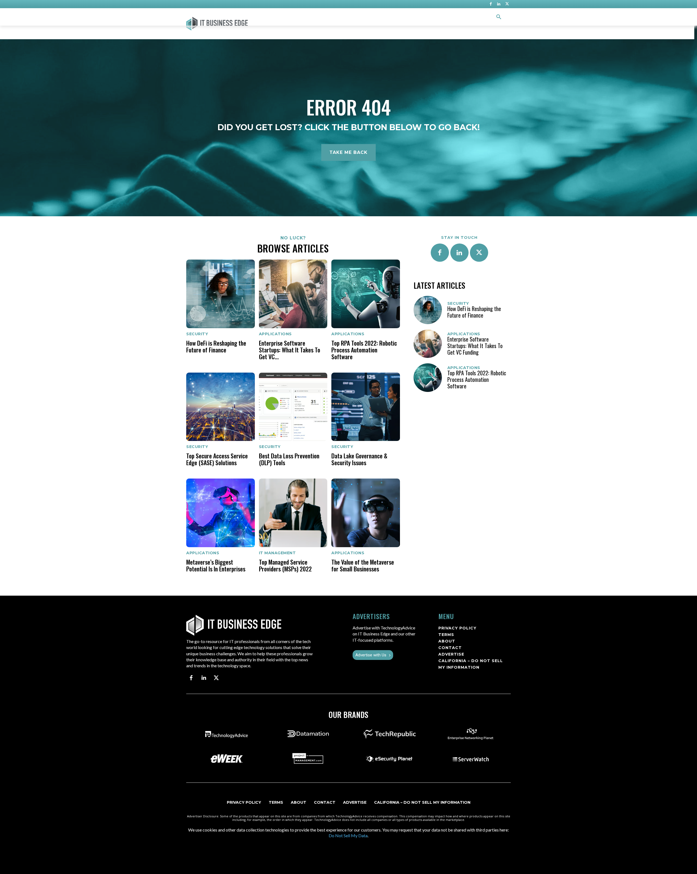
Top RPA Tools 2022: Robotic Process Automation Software (364, 350)
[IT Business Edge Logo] (237, 24)
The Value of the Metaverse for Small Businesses (362, 565)
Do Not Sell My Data (348, 835)
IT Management (277, 553)
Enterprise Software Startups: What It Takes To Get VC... (289, 350)
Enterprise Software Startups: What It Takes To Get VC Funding (475, 345)
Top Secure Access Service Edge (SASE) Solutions (217, 459)
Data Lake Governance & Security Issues (359, 459)
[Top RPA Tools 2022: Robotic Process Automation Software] (365, 294)
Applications (275, 334)
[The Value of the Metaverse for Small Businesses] (365, 513)
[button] (498, 16)
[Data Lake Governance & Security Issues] (365, 407)
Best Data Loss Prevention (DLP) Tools (289, 459)
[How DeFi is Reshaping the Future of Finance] (220, 294)
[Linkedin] (499, 4)
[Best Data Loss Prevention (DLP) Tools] (293, 407)
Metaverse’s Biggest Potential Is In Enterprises (215, 565)
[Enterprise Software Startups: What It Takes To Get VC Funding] (293, 294)
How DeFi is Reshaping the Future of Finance (216, 346)
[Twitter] (507, 4)
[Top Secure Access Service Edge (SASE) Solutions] (220, 407)
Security (197, 334)
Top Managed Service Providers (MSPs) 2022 (285, 565)
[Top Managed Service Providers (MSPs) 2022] (293, 513)
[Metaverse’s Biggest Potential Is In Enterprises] (220, 513)
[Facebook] (490, 4)
